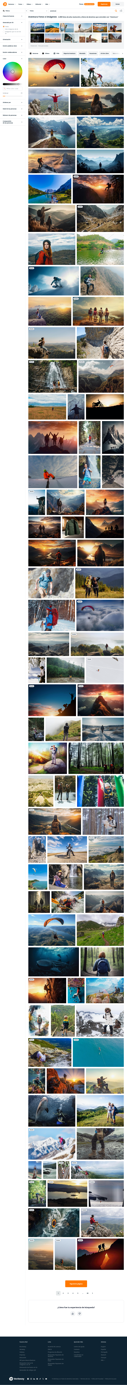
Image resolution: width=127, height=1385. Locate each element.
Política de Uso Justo (110, 1379)
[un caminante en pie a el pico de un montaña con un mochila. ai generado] (104, 877)
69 (87, 1293)
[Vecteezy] (5, 4)
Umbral (5, 93)
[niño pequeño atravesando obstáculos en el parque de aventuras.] (100, 791)
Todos (7, 26)
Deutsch (103, 1355)
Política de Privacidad (97, 1379)
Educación (23, 1357)
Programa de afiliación (55, 1352)
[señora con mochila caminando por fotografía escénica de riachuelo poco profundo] (100, 1144)
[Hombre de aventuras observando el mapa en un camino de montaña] (36, 729)
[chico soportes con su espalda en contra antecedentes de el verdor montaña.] (63, 1021)
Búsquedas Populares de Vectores (56, 1355)
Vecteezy (22, 1349)
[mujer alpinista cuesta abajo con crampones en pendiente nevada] (51, 1144)
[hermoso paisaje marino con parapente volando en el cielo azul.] (37, 877)
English (103, 1346)
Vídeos (29, 4)
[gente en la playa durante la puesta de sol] (67, 1193)
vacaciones (93, 53)
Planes (81, 4)
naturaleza (116, 53)
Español (103, 1349)
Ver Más (115, 38)
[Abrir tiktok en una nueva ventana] (40, 1379)
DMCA (50, 1349)
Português (104, 1352)
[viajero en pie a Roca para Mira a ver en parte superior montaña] (97, 644)
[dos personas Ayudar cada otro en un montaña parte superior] (101, 700)
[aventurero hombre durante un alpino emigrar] (51, 583)
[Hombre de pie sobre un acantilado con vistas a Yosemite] (36, 502)
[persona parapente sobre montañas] (101, 376)
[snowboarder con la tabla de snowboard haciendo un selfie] (52, 471)
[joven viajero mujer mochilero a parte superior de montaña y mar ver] (97, 101)
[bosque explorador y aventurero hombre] (47, 758)
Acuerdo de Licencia (54, 1346)
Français (103, 1357)
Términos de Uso (85, 1379)
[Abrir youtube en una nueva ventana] (46, 1379)
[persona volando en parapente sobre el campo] (40, 1254)
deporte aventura (69, 53)
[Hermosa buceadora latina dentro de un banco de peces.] (51, 1111)
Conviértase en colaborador (78, 1355)
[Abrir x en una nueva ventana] (43, 1379)
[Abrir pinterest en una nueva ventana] (37, 1379)
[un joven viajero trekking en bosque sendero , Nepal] (89, 437)
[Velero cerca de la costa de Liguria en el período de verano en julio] (106, 1193)
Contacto (76, 1349)
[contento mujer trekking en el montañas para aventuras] (102, 280)
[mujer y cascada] (65, 877)
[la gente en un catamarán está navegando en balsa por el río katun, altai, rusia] (49, 1170)
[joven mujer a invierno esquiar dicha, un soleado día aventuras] (36, 670)
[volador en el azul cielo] (51, 930)
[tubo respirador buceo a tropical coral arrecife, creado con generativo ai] (36, 1081)
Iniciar (118, 4)
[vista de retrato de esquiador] (105, 670)
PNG (57, 53)
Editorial (38, 4)
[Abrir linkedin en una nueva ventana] (34, 1379)
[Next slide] (121, 53)
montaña (82, 53)
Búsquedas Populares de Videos (56, 1364)
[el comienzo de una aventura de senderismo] (65, 791)
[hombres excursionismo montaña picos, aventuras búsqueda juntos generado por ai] (51, 218)
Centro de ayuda (79, 1346)
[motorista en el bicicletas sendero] (105, 990)
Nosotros (77, 1352)
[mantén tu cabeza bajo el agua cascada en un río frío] (49, 1052)
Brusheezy (23, 1346)
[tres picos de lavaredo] (37, 849)
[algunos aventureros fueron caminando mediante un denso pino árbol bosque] (96, 758)
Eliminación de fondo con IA (28, 1367)
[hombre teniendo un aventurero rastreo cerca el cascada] (89, 471)
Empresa (22, 1355)
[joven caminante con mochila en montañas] (66, 502)
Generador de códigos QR (28, 1370)
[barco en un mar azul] (98, 1052)
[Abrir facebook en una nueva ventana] (28, 1379)
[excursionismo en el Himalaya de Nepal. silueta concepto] (104, 527)
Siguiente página (76, 1284)
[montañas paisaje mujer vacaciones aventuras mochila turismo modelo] (51, 249)
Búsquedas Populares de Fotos (56, 1360)
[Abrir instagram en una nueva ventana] (31, 1379)
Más (46, 4)
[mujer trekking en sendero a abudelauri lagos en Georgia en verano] (100, 930)
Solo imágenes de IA (11, 29)
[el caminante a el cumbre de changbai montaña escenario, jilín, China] (100, 1021)
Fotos (20, 4)
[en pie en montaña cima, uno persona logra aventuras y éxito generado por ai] (48, 644)
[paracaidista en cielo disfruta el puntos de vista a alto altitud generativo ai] (53, 72)
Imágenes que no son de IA (13, 32)
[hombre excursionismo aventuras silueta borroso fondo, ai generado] (100, 161)
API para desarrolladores (27, 1360)
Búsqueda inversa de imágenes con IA (26, 1363)
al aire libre (105, 53)
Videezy (22, 1352)
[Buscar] (116, 11)
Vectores (11, 4)
